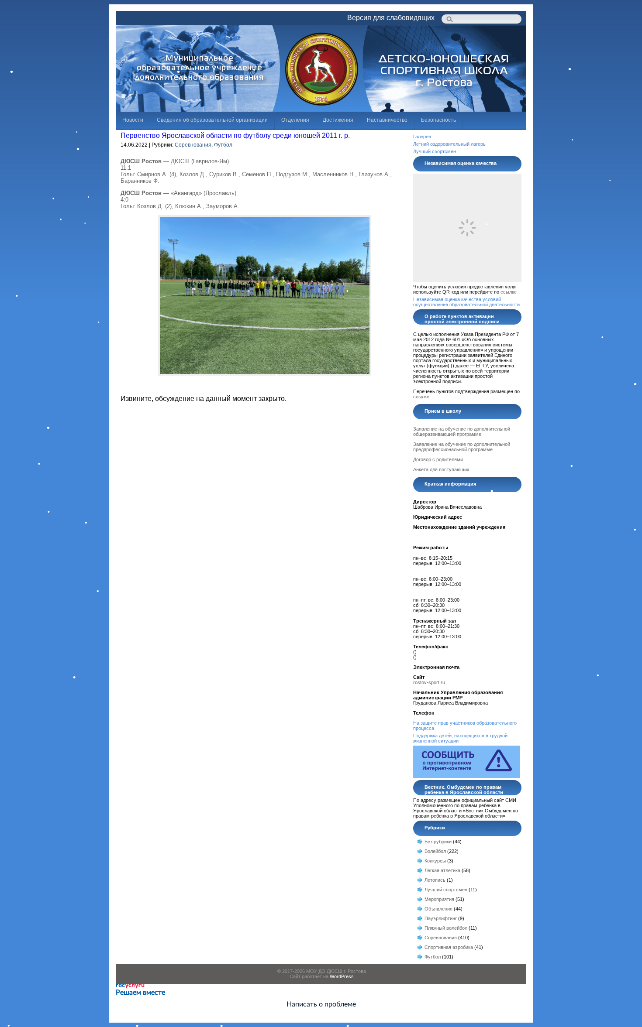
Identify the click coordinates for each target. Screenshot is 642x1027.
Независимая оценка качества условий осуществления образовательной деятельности (466, 302)
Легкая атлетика (442, 870)
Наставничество (387, 120)
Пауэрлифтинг (441, 918)
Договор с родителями (438, 459)
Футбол (223, 145)
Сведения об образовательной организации (212, 120)
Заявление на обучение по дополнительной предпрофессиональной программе (461, 447)
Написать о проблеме (321, 1004)
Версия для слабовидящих (391, 17)
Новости (132, 120)
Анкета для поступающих (441, 469)
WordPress (342, 976)
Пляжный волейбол (446, 928)
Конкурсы (435, 860)
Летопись (435, 880)
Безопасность (438, 120)
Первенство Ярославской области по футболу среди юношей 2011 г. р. (235, 135)
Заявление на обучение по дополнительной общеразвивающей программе (461, 431)
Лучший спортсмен (434, 151)
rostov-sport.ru (429, 682)
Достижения (338, 120)
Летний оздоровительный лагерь (449, 144)
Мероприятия (439, 899)
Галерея (422, 136)
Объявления (438, 908)
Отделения (295, 120)
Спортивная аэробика (449, 947)
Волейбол (435, 851)
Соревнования (193, 145)
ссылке (508, 291)
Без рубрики (438, 841)
